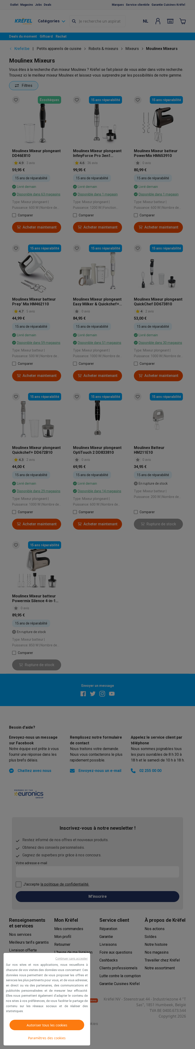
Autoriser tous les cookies (47, 1025)
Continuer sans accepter (71, 958)
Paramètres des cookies (47, 1038)
